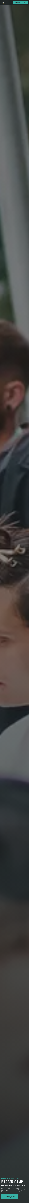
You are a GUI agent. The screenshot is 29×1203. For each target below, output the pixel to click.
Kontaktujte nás (20, 2)
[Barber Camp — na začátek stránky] (3, 2)
